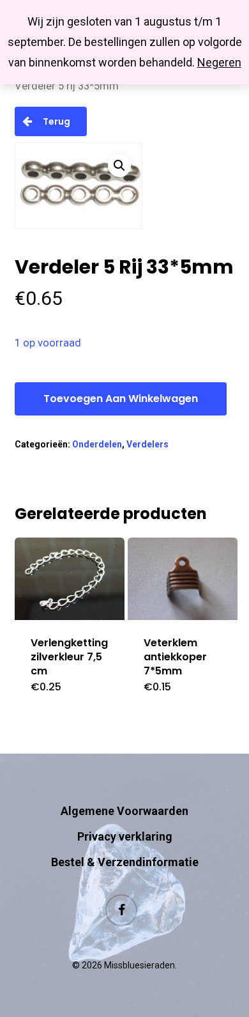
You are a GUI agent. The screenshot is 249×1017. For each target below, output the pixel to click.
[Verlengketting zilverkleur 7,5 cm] (69, 579)
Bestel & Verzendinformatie (125, 862)
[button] (119, 165)
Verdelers (147, 444)
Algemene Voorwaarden (124, 811)
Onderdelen (97, 444)
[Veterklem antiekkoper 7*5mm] (183, 579)
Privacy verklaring (124, 836)
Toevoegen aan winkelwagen (120, 398)
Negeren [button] (219, 62)
